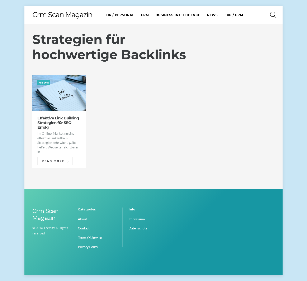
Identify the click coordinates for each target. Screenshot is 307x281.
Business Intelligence (178, 15)
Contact (84, 228)
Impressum (137, 219)
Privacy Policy (88, 247)
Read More (53, 161)
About (82, 219)
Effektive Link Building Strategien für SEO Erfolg (58, 123)
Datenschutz (138, 228)
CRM (145, 15)
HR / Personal (120, 15)
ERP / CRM (234, 15)
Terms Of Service (90, 237)
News (212, 15)
